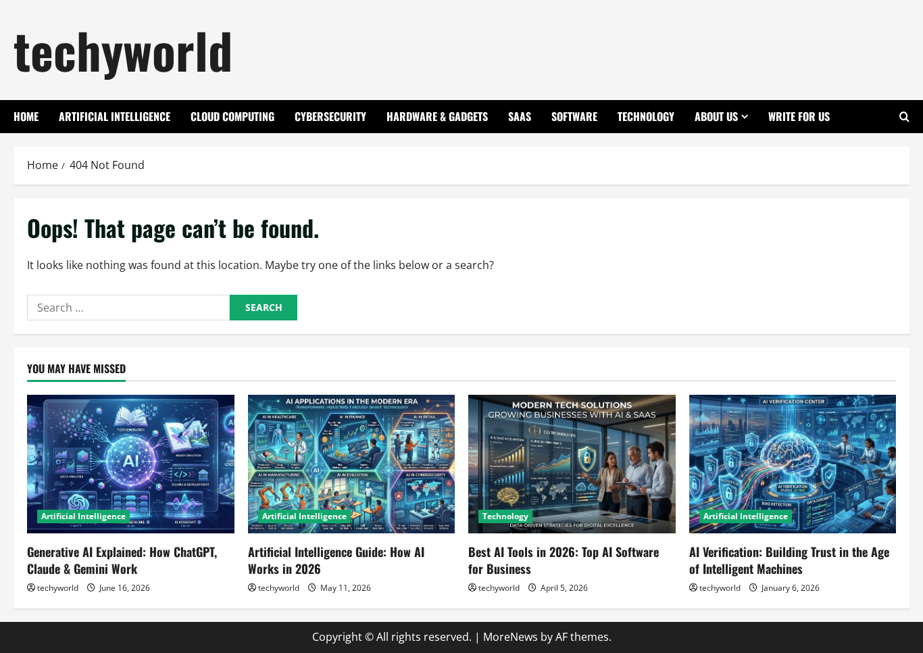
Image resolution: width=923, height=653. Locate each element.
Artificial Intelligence (114, 116)
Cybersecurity (330, 116)
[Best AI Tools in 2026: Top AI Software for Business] (572, 464)
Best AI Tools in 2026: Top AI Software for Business (563, 560)
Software (574, 116)
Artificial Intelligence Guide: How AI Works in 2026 (336, 560)
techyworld (123, 50)
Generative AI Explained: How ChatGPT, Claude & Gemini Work (122, 560)
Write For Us (799, 116)
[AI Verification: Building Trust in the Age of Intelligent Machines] (793, 464)
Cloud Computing (232, 116)
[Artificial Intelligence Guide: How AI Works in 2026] (351, 464)
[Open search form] (904, 116)
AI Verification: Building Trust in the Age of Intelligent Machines (789, 560)
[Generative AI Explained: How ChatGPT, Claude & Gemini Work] (130, 464)
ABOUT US (716, 116)
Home (26, 116)
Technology (646, 116)
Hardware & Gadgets (437, 116)
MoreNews (510, 636)
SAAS (519, 116)
